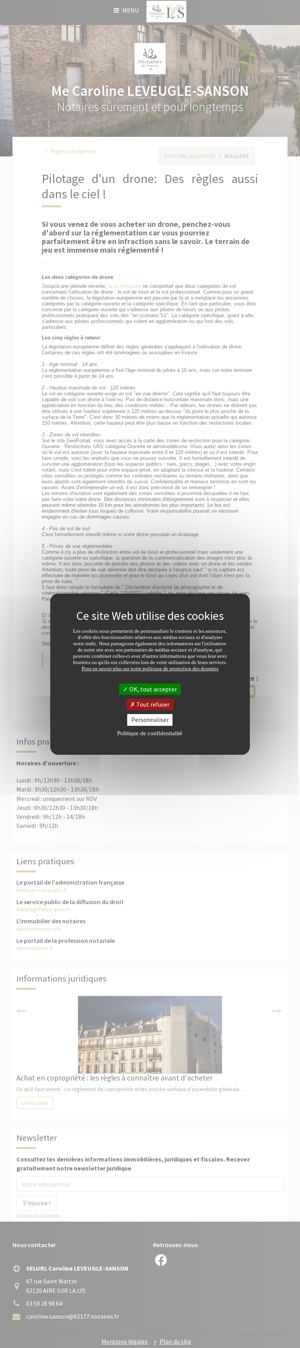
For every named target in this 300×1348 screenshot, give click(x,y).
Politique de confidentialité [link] (149, 733)
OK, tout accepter (152, 689)
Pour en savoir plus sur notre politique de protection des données (150, 668)
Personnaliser (150, 719)
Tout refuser (152, 704)
